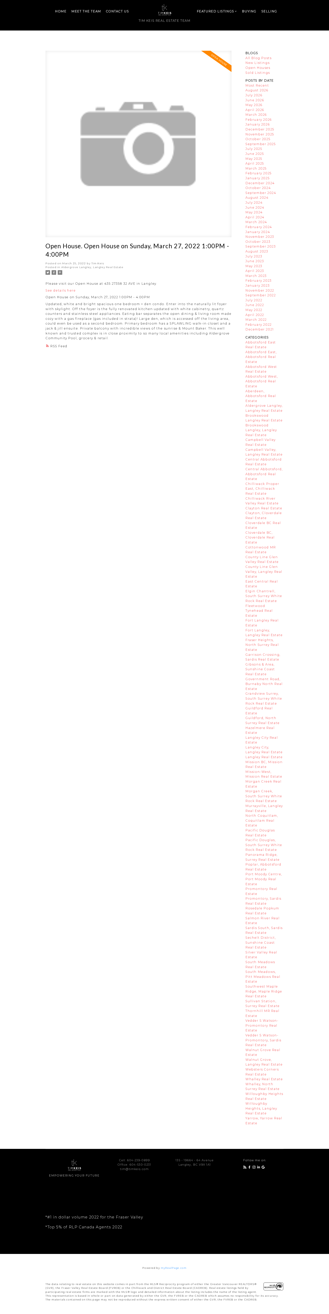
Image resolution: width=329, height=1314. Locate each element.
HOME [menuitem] (60, 11)
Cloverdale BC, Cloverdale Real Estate (260, 537)
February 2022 (258, 324)
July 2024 (254, 202)
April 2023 (254, 271)
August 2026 (256, 90)
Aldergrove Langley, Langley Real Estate (92, 267)
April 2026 (254, 110)
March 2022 (256, 319)
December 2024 (260, 183)
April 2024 (254, 217)
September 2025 (260, 144)
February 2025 (258, 173)
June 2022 (254, 305)
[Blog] (245, 1168)
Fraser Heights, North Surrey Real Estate (262, 645)
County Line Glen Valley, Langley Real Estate (263, 571)
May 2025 (253, 159)
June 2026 (254, 100)
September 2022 (260, 295)
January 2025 (257, 178)
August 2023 (256, 251)
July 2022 (253, 300)
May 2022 (253, 310)
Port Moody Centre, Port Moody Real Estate (263, 879)
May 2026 (253, 105)
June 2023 (254, 261)
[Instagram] (254, 1168)
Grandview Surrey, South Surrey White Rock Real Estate (263, 698)
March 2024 (256, 222)
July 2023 (253, 256)
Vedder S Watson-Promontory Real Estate (262, 1025)
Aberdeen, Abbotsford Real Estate (260, 396)
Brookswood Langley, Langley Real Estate (261, 430)
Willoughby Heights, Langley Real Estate (261, 1108)
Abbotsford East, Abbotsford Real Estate (261, 357)
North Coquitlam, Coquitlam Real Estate (261, 820)
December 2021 (259, 329)
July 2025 (253, 149)
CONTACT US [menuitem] (117, 11)
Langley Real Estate (264, 757)
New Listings (257, 63)
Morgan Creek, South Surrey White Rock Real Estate (263, 796)
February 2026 (258, 119)
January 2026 (257, 124)
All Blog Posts (258, 58)
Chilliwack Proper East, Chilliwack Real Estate (262, 488)
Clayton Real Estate (263, 508)
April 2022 (254, 315)
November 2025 (259, 134)
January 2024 (257, 232)
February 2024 (258, 227)
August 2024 (257, 197)
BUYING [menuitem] (249, 11)
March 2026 (256, 115)
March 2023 (256, 276)
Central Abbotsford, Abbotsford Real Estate (264, 474)
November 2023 (259, 237)
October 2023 (257, 242)
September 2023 (260, 246)
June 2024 (254, 207)
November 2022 (259, 290)
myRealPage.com (173, 1268)
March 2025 (256, 168)
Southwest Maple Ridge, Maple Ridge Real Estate (263, 991)
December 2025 (259, 129)
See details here (61, 290)
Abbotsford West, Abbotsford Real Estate (261, 381)
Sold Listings (257, 73)
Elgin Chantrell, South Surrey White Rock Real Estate (263, 596)
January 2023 (257, 285)
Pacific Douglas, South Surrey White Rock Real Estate (263, 845)
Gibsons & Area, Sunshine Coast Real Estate (260, 669)
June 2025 (254, 154)
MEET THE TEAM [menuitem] (86, 11)
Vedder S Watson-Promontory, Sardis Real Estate (263, 1040)
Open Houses (257, 68)
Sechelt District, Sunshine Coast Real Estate (260, 942)
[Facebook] (250, 1168)
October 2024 (258, 188)
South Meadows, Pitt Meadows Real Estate (262, 976)
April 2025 (254, 163)
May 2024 (254, 212)
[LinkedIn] (259, 1168)
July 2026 (253, 95)
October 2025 (257, 139)
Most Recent (257, 85)
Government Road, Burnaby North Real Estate (264, 684)
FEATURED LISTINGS (215, 11)
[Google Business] (264, 1168)
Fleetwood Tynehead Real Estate (259, 610)
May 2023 (253, 266)
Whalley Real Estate (264, 1079)
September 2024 (260, 193)
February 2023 (258, 280)
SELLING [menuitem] (269, 11)
